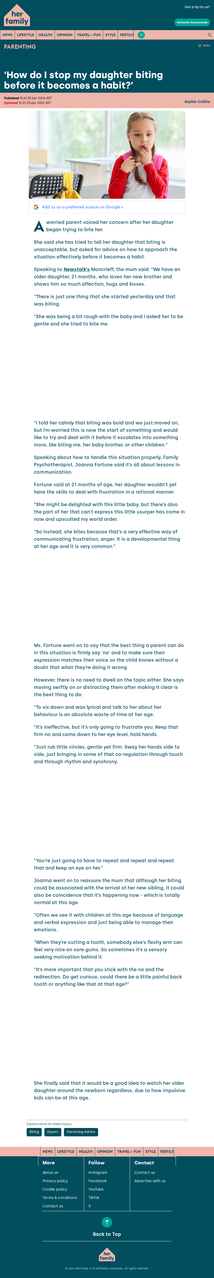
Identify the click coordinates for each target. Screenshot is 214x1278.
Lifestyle (25, 34)
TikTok (93, 1198)
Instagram (97, 1173)
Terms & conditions (60, 1198)
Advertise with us (149, 1181)
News (7, 34)
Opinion (65, 34)
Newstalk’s (77, 269)
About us (50, 1173)
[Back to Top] (107, 1222)
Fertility (128, 34)
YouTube (96, 1189)
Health (45, 34)
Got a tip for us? (197, 7)
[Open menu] (141, 34)
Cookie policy (55, 1189)
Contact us (53, 1206)
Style (110, 34)
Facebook (97, 1181)
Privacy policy (55, 1181)
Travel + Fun (89, 34)
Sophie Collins (197, 102)
